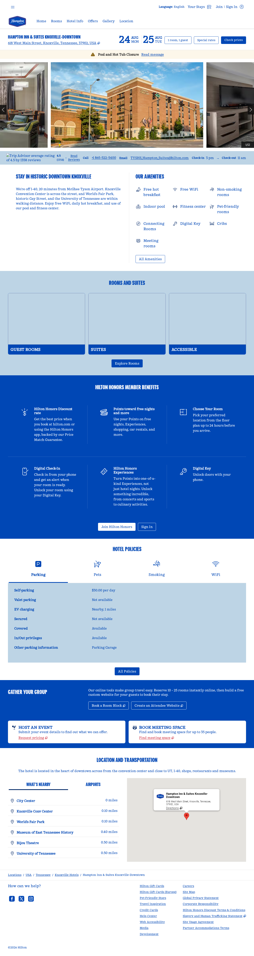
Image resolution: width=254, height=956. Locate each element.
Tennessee (43, 875)
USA (29, 875)
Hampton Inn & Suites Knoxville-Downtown (114, 875)
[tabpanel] (127, 623)
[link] (104, 157)
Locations (14, 875)
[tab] (38, 570)
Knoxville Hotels (67, 875)
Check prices (235, 40)
